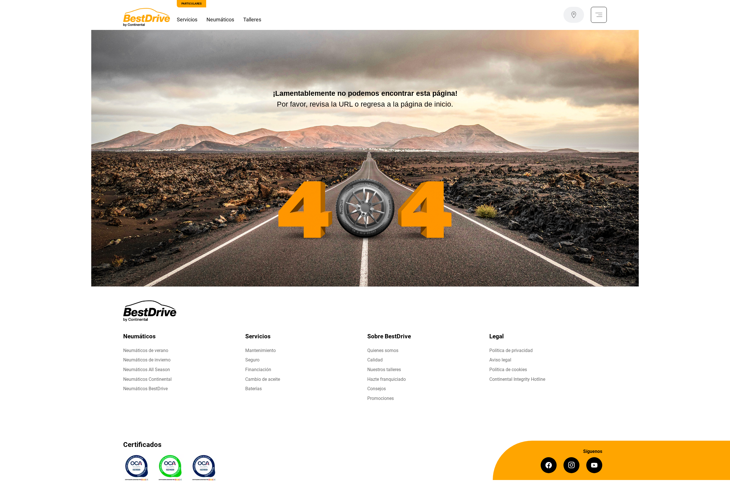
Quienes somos (382, 350)
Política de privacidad (511, 350)
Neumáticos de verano (145, 350)
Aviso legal (500, 360)
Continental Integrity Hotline (517, 379)
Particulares (191, 3)
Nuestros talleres (384, 369)
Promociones (380, 398)
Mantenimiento (260, 350)
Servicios (187, 20)
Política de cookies (508, 369)
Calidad (375, 360)
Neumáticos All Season (146, 369)
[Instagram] (571, 465)
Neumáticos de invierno (147, 360)
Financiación (258, 369)
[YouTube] (594, 465)
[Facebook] (549, 465)
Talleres (252, 20)
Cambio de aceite (262, 379)
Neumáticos (220, 20)
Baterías (253, 388)
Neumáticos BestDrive (145, 388)
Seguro (252, 360)
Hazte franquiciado (386, 379)
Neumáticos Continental (147, 379)
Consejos (376, 388)
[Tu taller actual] (573, 15)
